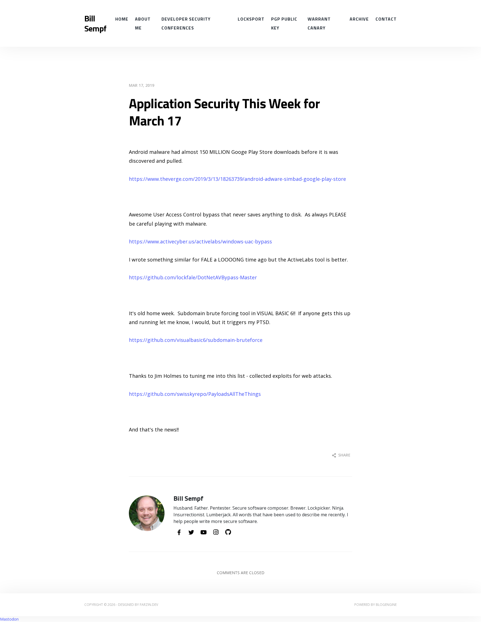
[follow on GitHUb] (228, 532)
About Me (143, 23)
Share (343, 455)
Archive (359, 19)
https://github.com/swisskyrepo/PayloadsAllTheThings (195, 394)
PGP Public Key (284, 23)
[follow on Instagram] (215, 532)
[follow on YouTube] (203, 532)
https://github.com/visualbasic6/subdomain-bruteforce (195, 340)
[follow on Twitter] (191, 532)
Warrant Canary (319, 23)
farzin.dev (149, 604)
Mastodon (9, 619)
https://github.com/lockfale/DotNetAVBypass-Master (193, 277)
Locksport (251, 19)
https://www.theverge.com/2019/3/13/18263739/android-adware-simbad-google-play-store (237, 179)
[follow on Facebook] (179, 532)
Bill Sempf (95, 23)
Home (121, 19)
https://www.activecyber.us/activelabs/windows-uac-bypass (200, 241)
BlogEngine (386, 604)
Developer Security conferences (185, 23)
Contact (386, 19)
